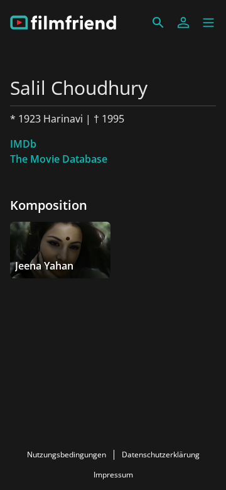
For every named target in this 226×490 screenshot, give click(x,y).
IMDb (23, 144)
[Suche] (158, 22)
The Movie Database (58, 159)
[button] (208, 22)
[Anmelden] (183, 22)
